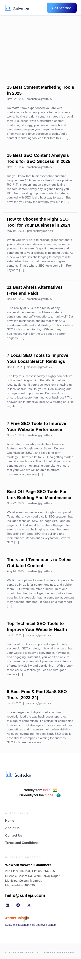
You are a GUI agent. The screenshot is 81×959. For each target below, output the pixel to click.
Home (9, 820)
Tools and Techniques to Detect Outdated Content (39, 562)
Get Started (61, 8)
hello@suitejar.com (25, 895)
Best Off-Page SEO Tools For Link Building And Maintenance (39, 494)
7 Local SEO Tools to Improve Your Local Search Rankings (37, 358)
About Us (12, 828)
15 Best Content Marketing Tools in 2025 (40, 90)
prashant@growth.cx (39, 99)
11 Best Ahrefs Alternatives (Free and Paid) (35, 290)
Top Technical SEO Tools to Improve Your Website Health (37, 626)
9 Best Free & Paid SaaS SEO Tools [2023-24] (37, 694)
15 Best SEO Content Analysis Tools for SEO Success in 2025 (38, 158)
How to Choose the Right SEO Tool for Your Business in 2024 (38, 222)
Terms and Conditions (21, 842)
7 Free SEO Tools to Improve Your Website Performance (36, 426)
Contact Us (13, 835)
